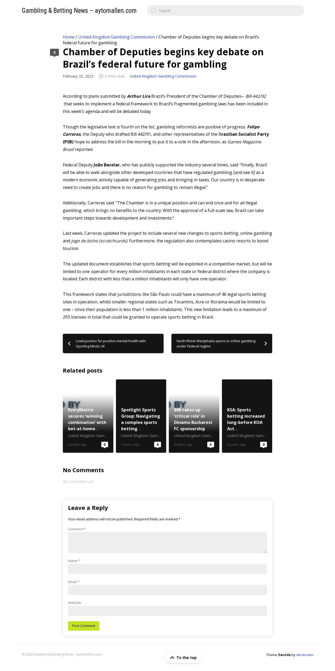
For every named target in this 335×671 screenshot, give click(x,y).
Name (74, 560)
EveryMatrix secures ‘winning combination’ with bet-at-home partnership (88, 416)
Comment (77, 529)
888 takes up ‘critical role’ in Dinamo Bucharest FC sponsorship (194, 416)
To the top (186, 657)
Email (73, 581)
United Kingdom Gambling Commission (116, 37)
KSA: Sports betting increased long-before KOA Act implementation (247, 416)
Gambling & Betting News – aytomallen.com (79, 10)
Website (74, 602)
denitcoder (305, 654)
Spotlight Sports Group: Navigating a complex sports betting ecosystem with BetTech (141, 416)
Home (69, 37)
